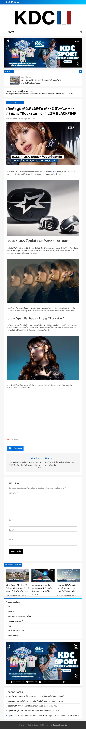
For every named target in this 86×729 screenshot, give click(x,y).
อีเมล (11, 530)
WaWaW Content (65, 595)
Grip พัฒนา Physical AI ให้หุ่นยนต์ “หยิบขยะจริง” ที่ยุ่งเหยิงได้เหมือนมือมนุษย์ (17, 588)
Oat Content (12, 119)
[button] (10, 208)
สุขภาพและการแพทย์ (15, 621)
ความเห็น (13, 493)
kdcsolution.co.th (60, 725)
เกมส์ (9, 626)
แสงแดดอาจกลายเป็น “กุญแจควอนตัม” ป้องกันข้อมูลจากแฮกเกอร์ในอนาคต (35, 701)
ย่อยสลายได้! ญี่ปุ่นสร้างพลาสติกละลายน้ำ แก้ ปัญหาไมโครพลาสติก (67, 588)
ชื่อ (10, 520)
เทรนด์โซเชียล (13, 635)
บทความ (11, 611)
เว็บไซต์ (12, 539)
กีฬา (9, 607)
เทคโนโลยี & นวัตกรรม (15, 103)
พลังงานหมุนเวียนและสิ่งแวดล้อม (19, 616)
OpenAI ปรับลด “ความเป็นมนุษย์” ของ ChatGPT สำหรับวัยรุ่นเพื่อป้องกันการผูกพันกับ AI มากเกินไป (43, 715)
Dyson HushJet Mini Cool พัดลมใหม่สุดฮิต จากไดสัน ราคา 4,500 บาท (33, 711)
